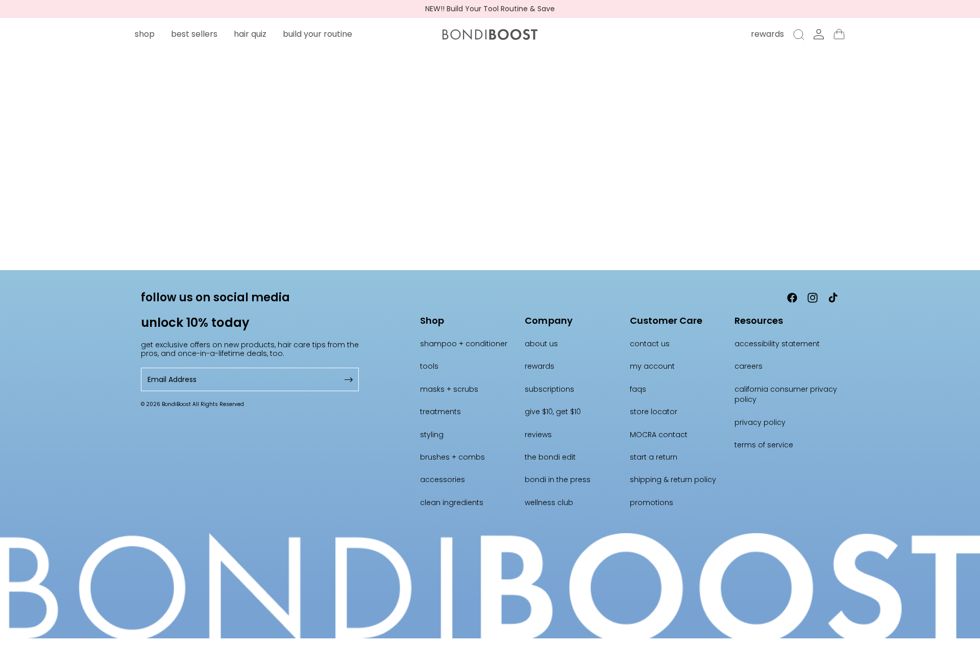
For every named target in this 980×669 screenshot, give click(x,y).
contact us (650, 344)
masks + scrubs (449, 389)
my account (652, 366)
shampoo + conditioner (463, 344)
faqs (638, 389)
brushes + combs (452, 457)
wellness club (549, 502)
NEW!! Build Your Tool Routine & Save (490, 9)
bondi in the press (558, 479)
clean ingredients (451, 502)
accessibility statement (777, 344)
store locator (653, 412)
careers (748, 366)
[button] (145, 34)
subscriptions (549, 389)
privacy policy (760, 422)
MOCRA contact (659, 434)
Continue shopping (490, 201)
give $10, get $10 (553, 412)
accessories (442, 479)
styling (432, 434)
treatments (440, 412)
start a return (653, 457)
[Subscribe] (347, 380)
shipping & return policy (673, 479)
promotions (651, 502)
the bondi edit (550, 457)
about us (541, 344)
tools (429, 366)
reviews (538, 434)
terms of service (763, 445)
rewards (539, 366)
